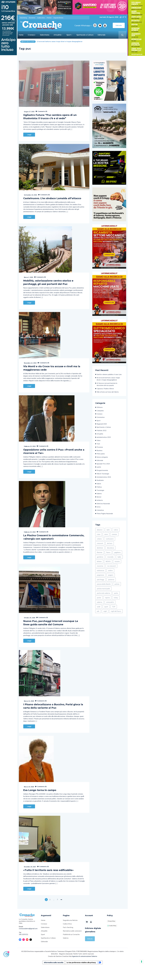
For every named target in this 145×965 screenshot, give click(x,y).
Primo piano (101, 454)
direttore (100, 548)
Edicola (90, 939)
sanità (99, 467)
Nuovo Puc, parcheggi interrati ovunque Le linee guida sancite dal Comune (50, 623)
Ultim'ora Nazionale (103, 504)
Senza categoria (102, 457)
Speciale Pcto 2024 (103, 464)
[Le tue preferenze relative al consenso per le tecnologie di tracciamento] (141, 961)
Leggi (29, 134)
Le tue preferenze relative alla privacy (81, 962)
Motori (99, 497)
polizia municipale (103, 589)
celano (99, 539)
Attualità (57, 35)
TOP (113, 607)
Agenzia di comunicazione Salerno (84, 956)
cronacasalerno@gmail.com (28, 928)
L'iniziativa (100, 510)
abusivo (99, 530)
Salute (99, 484)
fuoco (108, 552)
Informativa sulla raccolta (53, 962)
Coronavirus (101, 417)
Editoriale (101, 35)
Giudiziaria (100, 480)
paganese (100, 575)
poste (99, 598)
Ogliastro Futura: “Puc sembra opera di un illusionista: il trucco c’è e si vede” (50, 117)
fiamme (99, 552)
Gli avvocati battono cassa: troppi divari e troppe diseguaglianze (108, 379)
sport (106, 607)
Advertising (23, 17)
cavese (114, 534)
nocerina (100, 566)
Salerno (99, 494)
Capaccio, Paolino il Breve (49, 41)
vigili (105, 611)
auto (108, 530)
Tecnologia (100, 490)
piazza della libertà (103, 584)
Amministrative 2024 (104, 477)
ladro (119, 557)
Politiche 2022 (101, 430)
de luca (109, 543)
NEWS (108, 561)
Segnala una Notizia (70, 920)
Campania (100, 411)
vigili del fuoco (116, 611)
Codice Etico (67, 924)
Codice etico (41, 17)
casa (98, 534)
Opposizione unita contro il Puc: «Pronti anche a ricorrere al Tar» (53, 451)
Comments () (42, 111)
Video (99, 440)
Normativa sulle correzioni (72, 931)
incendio (110, 557)
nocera (117, 561)
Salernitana (44, 35)
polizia (117, 584)
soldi (98, 607)
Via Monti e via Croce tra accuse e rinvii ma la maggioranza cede (51, 368)
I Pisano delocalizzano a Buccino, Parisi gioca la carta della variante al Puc (53, 706)
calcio (116, 530)
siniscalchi (110, 602)
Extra (98, 507)
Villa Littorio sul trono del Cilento (108, 392)
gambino (100, 557)
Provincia (100, 447)
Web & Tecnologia (103, 474)
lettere (99, 561)
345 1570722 (23, 934)
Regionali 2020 (102, 424)
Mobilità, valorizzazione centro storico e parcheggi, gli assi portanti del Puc (48, 282)
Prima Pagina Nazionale (105, 513)
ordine (110, 570)
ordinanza (100, 570)
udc (98, 611)
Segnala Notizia (58, 17)
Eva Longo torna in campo (39, 790)
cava (106, 534)
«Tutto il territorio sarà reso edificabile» (48, 870)
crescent (100, 543)
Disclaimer (32, 17)
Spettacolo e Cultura (84, 35)
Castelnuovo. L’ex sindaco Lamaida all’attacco (52, 198)
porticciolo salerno (103, 593)
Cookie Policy (112, 925)
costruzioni (110, 539)
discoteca (110, 548)
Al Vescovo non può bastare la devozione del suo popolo (107, 384)
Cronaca (31, 35)
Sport (68, 35)
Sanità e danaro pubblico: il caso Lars (109, 374)
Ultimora (99, 407)
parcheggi (100, 579)
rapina (107, 598)
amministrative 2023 (104, 437)
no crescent (111, 566)
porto (116, 593)
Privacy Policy (111, 921)
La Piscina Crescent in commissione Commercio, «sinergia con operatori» (53, 537)
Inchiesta (100, 500)
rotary (116, 598)
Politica (99, 487)
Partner (49, 17)
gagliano (117, 552)
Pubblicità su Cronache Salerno (71, 936)
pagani (110, 575)
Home (21, 35)
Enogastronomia (102, 470)
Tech (98, 444)
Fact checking (68, 927)
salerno (99, 602)
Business (99, 450)
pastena (111, 579)
